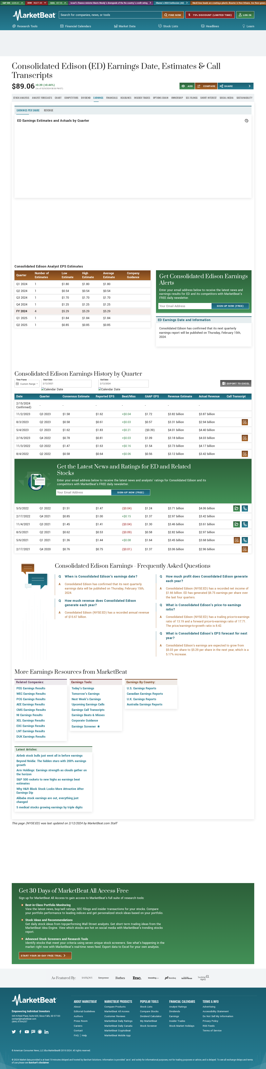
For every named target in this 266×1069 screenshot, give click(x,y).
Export (238, 383)
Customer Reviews (114, 1016)
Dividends (174, 1011)
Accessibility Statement (216, 1011)
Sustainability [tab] (244, 97)
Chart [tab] (58, 97)
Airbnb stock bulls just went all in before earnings (49, 756)
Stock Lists (146, 1006)
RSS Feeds (209, 1026)
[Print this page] (244, 86)
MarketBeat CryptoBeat (117, 1030)
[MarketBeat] (34, 14)
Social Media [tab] (227, 97)
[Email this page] (250, 86)
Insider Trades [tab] (142, 97)
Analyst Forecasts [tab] (42, 97)
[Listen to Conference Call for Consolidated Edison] (245, 509)
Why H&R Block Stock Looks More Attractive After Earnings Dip (50, 791)
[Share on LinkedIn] (233, 86)
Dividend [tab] (85, 97)
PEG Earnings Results (30, 688)
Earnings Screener (84, 726)
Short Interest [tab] (208, 97)
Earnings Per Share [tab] (28, 110)
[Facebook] (20, 1032)
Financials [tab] (112, 97)
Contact (78, 1030)
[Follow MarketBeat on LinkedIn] (46, 1032)
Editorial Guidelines (84, 1011)
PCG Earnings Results (30, 699)
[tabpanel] (133, 460)
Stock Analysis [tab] (21, 97)
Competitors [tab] (71, 97)
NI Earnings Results (29, 715)
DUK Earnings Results (30, 737)
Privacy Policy (210, 1021)
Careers (78, 1026)
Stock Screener (148, 1026)
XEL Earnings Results (30, 720)
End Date (104, 380)
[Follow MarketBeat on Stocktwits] (33, 1032)
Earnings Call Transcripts (88, 710)
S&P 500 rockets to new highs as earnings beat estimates (48, 781)
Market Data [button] (127, 26)
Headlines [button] (212, 26)
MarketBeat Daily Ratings (118, 1021)
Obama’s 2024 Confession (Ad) (170, 3)
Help (84, 1035)
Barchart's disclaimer (39, 1062)
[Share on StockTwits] (238, 86)
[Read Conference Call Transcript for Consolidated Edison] (236, 509)
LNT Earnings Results (30, 731)
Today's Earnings (83, 688)
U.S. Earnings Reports (141, 688)
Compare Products (115, 1006)
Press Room (81, 1021)
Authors (78, 1016)
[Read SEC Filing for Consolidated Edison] (245, 423)
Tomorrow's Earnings (86, 694)
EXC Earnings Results (30, 726)
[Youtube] (27, 1032)
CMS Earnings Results (31, 710)
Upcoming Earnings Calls (88, 704)
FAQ (76, 1035)
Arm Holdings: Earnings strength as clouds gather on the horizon (51, 772)
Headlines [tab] (126, 97)
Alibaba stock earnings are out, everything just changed (47, 800)
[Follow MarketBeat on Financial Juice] (40, 1032)
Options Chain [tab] (160, 97)
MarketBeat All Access (116, 1011)
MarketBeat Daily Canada (118, 1026)
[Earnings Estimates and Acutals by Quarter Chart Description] (246, 120)
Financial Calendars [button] (78, 26)
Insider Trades (177, 1021)
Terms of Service (212, 1030)
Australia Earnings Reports (144, 704)
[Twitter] (14, 1032)
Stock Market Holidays (181, 1026)
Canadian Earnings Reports (145, 694)
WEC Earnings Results (31, 694)
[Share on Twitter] (227, 86)
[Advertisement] (133, 43)
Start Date (47, 380)
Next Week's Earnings (86, 699)
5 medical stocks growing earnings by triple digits (49, 807)
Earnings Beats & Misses (88, 715)
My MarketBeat (148, 1021)
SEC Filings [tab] (191, 97)
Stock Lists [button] (170, 26)
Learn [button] (250, 26)
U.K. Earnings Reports (141, 699)
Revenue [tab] (48, 110)
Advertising (209, 1006)
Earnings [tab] (98, 97)
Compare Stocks (149, 1011)
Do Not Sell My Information (218, 1016)
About (77, 1006)
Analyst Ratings (178, 1006)
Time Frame (21, 380)
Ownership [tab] (177, 97)
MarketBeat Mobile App (117, 1035)
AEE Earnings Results (30, 704)
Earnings (174, 1016)
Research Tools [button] (27, 26)
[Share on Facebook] (221, 86)
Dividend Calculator (151, 1016)
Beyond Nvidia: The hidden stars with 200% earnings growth (51, 763)
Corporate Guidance (85, 720)
